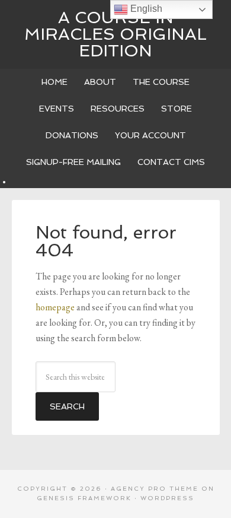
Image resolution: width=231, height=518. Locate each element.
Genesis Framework (84, 498)
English (145, 9)
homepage (55, 307)
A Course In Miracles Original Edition (115, 34)
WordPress (167, 498)
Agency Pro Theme (154, 488)
